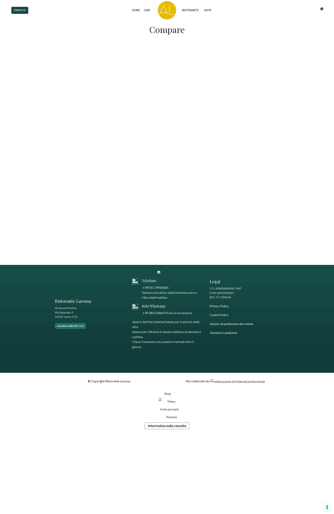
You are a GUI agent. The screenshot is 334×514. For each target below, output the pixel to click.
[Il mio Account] (312, 10)
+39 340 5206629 (154, 313)
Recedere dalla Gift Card (70, 325)
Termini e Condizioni (223, 333)
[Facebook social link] (134, 356)
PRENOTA (20, 10)
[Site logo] (167, 10)
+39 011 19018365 (155, 287)
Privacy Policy (219, 306)
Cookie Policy (219, 315)
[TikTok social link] (144, 356)
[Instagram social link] (139, 356)
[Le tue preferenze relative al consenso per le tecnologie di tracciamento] (327, 507)
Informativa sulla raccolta (167, 426)
